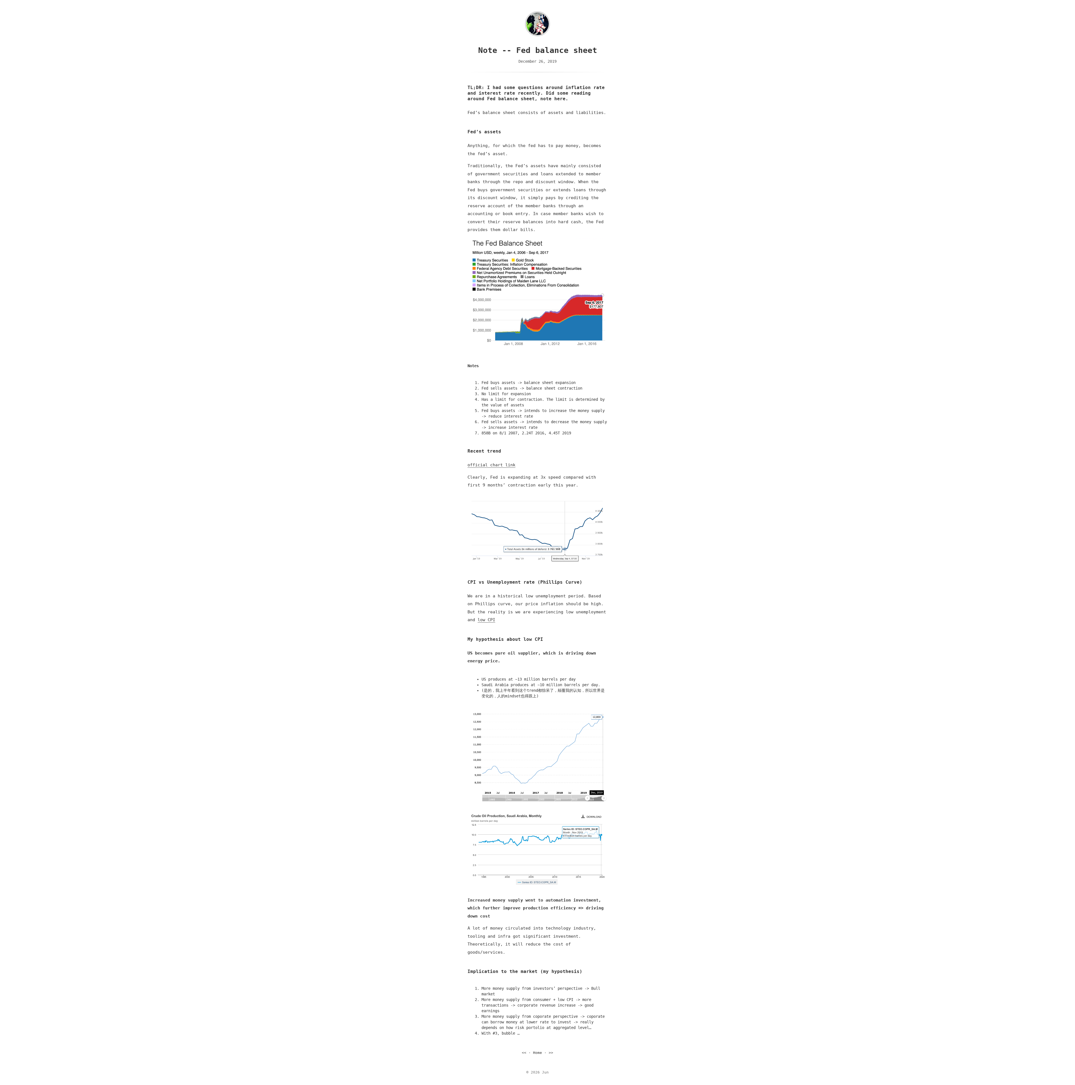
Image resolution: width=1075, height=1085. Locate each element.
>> (551, 1053)
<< (524, 1053)
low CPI (486, 619)
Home (537, 1053)
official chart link (491, 464)
